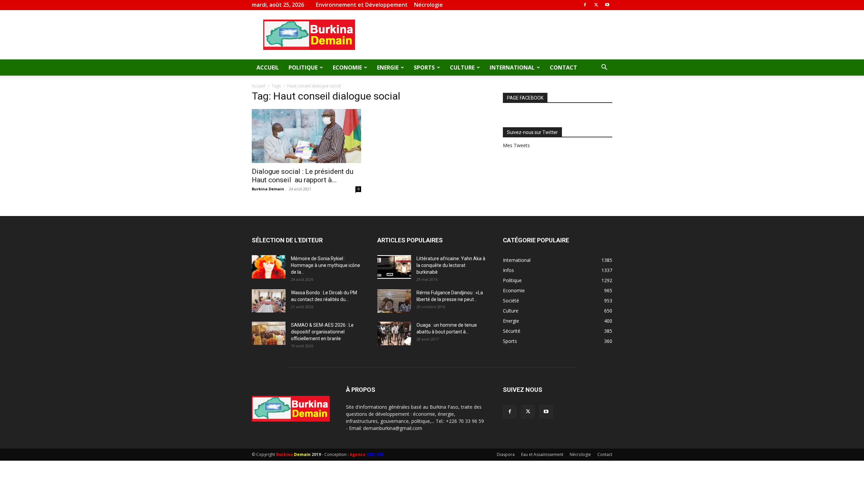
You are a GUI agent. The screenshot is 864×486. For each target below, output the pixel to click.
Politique (303, 67)
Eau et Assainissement (542, 454)
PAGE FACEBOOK (525, 98)
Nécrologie (428, 4)
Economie (347, 67)
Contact (563, 67)
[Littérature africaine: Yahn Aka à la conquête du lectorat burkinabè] (394, 267)
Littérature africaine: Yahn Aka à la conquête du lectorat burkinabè (450, 265)
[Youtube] (607, 4)
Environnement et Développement (362, 4)
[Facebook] (585, 4)
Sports (424, 67)
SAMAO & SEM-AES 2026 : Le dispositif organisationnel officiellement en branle (322, 331)
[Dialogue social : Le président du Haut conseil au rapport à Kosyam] (306, 136)
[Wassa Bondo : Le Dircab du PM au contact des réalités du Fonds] (269, 301)
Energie (388, 67)
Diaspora (506, 454)
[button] (604, 68)
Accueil (267, 67)
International (512, 67)
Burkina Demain (268, 188)
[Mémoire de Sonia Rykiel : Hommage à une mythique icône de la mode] (269, 266)
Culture (462, 67)
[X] (596, 4)
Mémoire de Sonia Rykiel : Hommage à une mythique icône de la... (325, 265)
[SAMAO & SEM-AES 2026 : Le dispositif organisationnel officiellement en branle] (269, 333)
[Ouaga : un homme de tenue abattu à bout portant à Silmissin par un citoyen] (394, 333)
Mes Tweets (516, 145)
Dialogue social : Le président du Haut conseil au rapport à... (302, 175)
